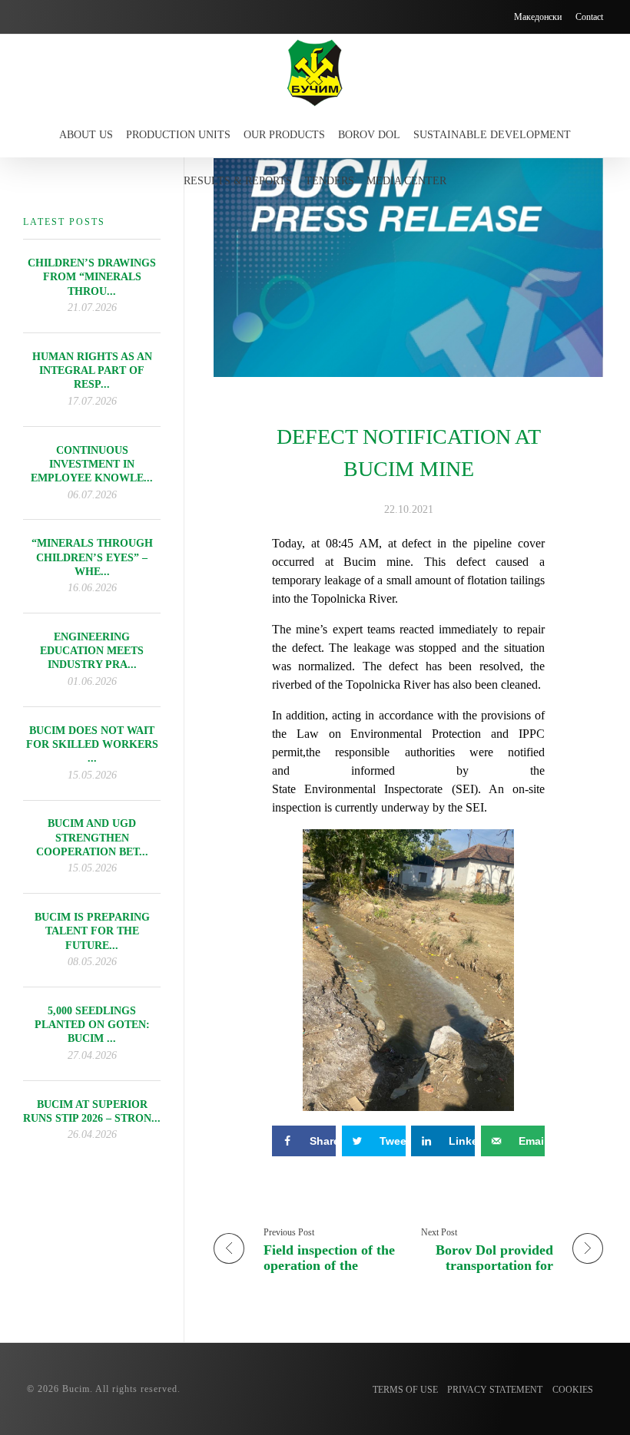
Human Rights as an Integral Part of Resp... (92, 370)
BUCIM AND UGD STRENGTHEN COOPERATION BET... (92, 837)
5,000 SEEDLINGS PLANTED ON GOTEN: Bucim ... (92, 1024)
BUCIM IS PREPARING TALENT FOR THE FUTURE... (92, 931)
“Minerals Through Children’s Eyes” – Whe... (92, 557)
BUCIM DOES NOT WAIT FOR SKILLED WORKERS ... (92, 744)
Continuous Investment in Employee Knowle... (92, 464)
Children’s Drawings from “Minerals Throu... (92, 276)
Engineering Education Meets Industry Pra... (92, 650)
